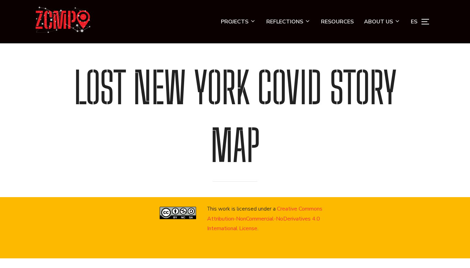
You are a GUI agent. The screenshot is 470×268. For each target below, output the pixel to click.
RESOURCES (337, 21)
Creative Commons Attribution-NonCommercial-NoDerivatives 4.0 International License (264, 219)
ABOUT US (378, 21)
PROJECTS (234, 21)
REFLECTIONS (284, 21)
